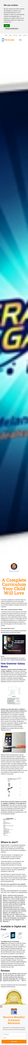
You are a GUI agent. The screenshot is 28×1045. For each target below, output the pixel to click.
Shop (6, 35)
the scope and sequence (7, 876)
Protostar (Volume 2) (6, 855)
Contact (25, 35)
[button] (1, 1006)
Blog (10, 35)
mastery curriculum (16, 874)
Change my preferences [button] (11, 28)
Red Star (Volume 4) (6, 868)
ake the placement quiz (7, 881)
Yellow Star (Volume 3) (7, 861)
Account (15, 35)
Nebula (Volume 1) (6, 845)
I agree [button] (7, 25)
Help (20, 35)
